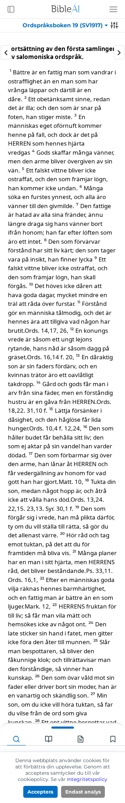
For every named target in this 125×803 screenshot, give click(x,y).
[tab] (16, 739)
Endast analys (83, 792)
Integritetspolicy (87, 779)
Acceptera (40, 792)
